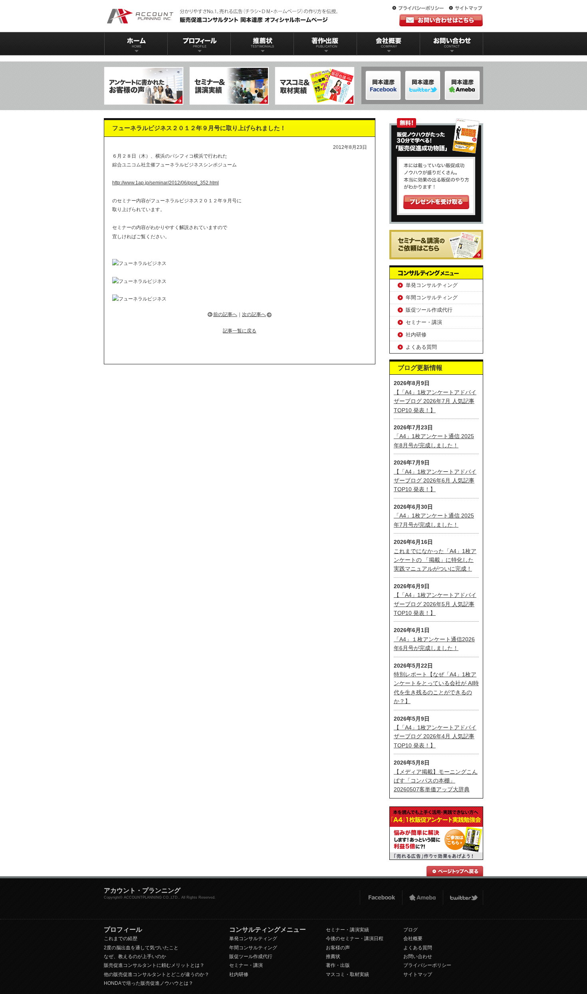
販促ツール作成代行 (429, 310)
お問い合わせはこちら (441, 20)
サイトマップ (465, 8)
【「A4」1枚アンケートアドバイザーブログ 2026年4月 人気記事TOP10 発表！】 (435, 736)
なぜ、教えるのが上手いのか (135, 956)
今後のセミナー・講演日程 (354, 938)
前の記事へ (225, 314)
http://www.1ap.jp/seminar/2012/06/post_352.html (165, 183)
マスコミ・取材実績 (347, 974)
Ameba (422, 897)
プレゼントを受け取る (436, 202)
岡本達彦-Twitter (462, 85)
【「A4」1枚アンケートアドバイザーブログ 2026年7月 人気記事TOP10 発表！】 (435, 401)
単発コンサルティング (432, 285)
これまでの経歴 (120, 938)
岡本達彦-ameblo (422, 85)
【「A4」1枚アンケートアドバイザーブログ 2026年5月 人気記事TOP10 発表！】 (435, 604)
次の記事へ (254, 314)
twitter (463, 897)
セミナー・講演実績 (347, 930)
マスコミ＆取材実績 (315, 86)
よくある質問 (421, 347)
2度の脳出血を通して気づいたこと (141, 948)
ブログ (410, 930)
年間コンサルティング (432, 297)
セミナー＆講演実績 (229, 86)
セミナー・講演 (424, 322)
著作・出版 (338, 965)
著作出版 (325, 43)
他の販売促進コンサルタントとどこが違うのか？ (156, 974)
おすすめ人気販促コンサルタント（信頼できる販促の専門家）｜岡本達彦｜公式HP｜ (223, 16)
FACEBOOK (380, 897)
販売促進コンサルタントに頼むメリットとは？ (154, 965)
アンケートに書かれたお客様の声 (144, 86)
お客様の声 (338, 948)
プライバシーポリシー (419, 8)
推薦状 (262, 43)
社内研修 (416, 335)
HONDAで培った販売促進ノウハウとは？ (148, 983)
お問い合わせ (451, 43)
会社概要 (388, 43)
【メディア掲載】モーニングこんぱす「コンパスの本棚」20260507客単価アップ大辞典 (436, 781)
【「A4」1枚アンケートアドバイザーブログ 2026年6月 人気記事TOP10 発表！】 (435, 480)
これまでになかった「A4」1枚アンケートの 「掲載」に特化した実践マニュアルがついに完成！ (435, 560)
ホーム (135, 43)
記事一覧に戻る (239, 331)
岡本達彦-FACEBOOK (383, 85)
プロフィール (198, 43)
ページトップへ (454, 871)
